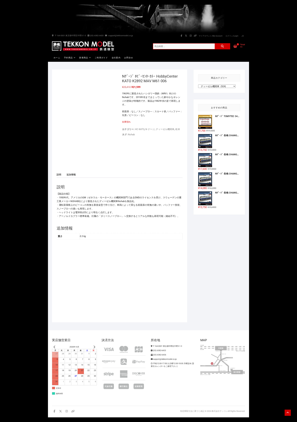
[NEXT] (94, 346)
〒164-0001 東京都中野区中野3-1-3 (70, 35)
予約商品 (68, 58)
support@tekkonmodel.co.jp (120, 35)
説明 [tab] (59, 174)
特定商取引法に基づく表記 (192, 411)
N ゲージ (150, 129)
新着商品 (83, 58)
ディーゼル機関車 (165, 129)
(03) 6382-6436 (159, 355)
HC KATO (139, 129)
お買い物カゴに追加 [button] (70, 304)
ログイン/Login (232, 36)
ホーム (57, 58)
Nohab (131, 134)
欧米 (177, 129)
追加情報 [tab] (71, 174)
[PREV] (55, 346)
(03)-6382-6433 (96, 35)
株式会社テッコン (220, 411)
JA (242, 36)
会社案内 (116, 58)
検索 (222, 46)
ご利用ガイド (101, 58)
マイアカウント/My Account (210, 36)
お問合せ (128, 58)
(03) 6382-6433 (159, 350)
